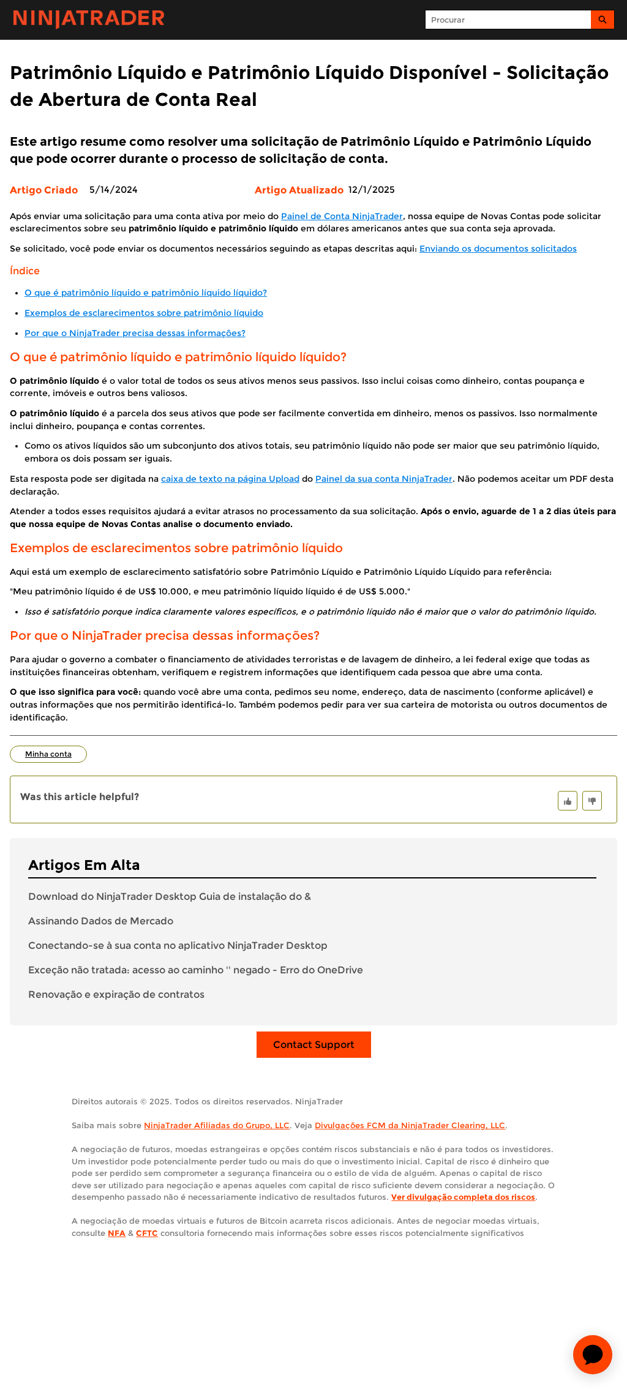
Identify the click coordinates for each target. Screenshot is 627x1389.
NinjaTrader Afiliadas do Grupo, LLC (217, 1125)
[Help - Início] (88, 19)
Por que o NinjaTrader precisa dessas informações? (135, 333)
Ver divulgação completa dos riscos (463, 1197)
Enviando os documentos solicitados (498, 248)
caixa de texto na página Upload (230, 479)
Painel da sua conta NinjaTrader (383, 479)
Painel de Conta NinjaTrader (342, 216)
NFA (117, 1233)
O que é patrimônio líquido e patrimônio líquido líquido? (145, 293)
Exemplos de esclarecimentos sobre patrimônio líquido (143, 313)
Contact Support (314, 1044)
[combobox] (508, 19)
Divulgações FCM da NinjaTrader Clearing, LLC (410, 1125)
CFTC (147, 1233)
